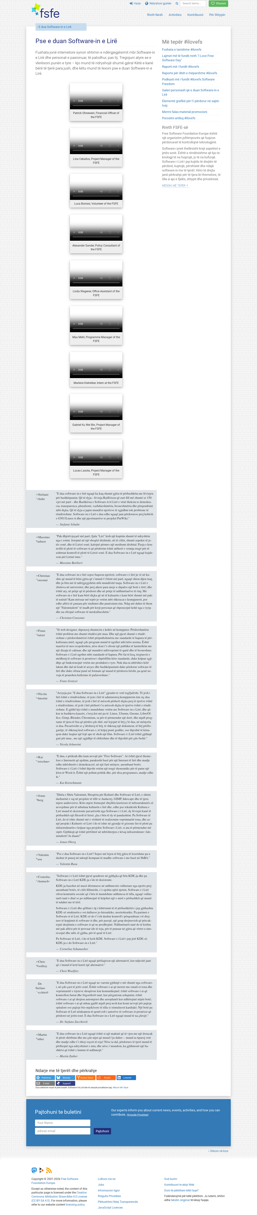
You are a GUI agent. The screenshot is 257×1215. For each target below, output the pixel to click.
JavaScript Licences (110, 1207)
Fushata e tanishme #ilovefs (181, 49)
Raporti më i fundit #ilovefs (180, 66)
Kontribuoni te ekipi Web (179, 1184)
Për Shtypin (217, 15)
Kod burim (170, 1179)
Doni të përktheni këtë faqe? (181, 1190)
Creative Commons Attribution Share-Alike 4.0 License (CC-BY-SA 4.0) (59, 1196)
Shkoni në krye (219, 1151)
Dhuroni (220, 3)
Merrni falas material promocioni (184, 112)
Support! (67, 1083)
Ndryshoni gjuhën (159, 3)
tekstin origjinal (180, 1200)
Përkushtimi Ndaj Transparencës (118, 1201)
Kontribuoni (195, 15)
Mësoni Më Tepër (120, 1087)
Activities (175, 15)
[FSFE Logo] (45, 10)
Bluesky (66, 1078)
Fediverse (46, 1078)
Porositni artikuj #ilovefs (178, 118)
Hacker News (86, 1078)
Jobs (101, 1184)
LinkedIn (127, 1078)
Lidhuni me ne (106, 1179)
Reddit (107, 1078)
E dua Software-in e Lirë (55, 27)
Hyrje (137, 3)
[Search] (177, 4)
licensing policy (75, 1204)
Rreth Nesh (155, 15)
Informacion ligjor (109, 1190)
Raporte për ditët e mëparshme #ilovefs (189, 73)
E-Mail (46, 1083)
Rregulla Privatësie (109, 1196)
